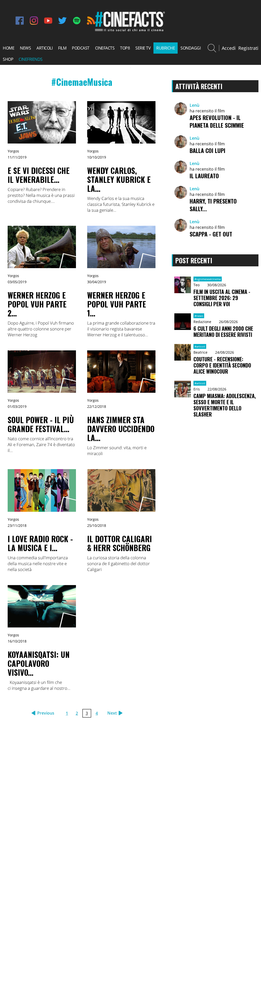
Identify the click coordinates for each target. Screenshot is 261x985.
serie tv (143, 48)
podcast (80, 48)
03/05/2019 (17, 281)
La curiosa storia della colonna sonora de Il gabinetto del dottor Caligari (118, 563)
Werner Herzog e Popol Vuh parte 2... (37, 304)
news (25, 48)
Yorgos (13, 151)
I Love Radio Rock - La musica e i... (40, 543)
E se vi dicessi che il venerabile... (39, 175)
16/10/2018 (17, 641)
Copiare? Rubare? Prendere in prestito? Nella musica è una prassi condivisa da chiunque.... (41, 195)
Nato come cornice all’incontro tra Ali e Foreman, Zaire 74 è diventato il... (41, 444)
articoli (44, 48)
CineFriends (31, 59)
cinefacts (105, 48)
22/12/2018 (96, 406)
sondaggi (190, 48)
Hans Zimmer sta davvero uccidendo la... (120, 428)
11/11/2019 (17, 157)
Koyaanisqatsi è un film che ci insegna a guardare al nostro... (39, 685)
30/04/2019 (96, 281)
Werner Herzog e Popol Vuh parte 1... (116, 304)
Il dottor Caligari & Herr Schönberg (119, 543)
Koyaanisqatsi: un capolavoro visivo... (39, 663)
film (62, 48)
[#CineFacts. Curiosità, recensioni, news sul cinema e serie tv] (129, 30)
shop (8, 59)
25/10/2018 (96, 525)
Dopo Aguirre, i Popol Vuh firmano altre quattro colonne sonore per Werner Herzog (41, 329)
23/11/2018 (17, 525)
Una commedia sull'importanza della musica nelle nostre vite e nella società (38, 563)
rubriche (165, 48)
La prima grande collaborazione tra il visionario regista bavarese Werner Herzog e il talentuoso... (121, 329)
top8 (125, 48)
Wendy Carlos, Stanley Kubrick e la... (119, 179)
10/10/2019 (96, 157)
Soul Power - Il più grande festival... (41, 424)
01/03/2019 (17, 406)
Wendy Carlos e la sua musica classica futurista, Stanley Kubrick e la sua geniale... (120, 204)
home (8, 48)
